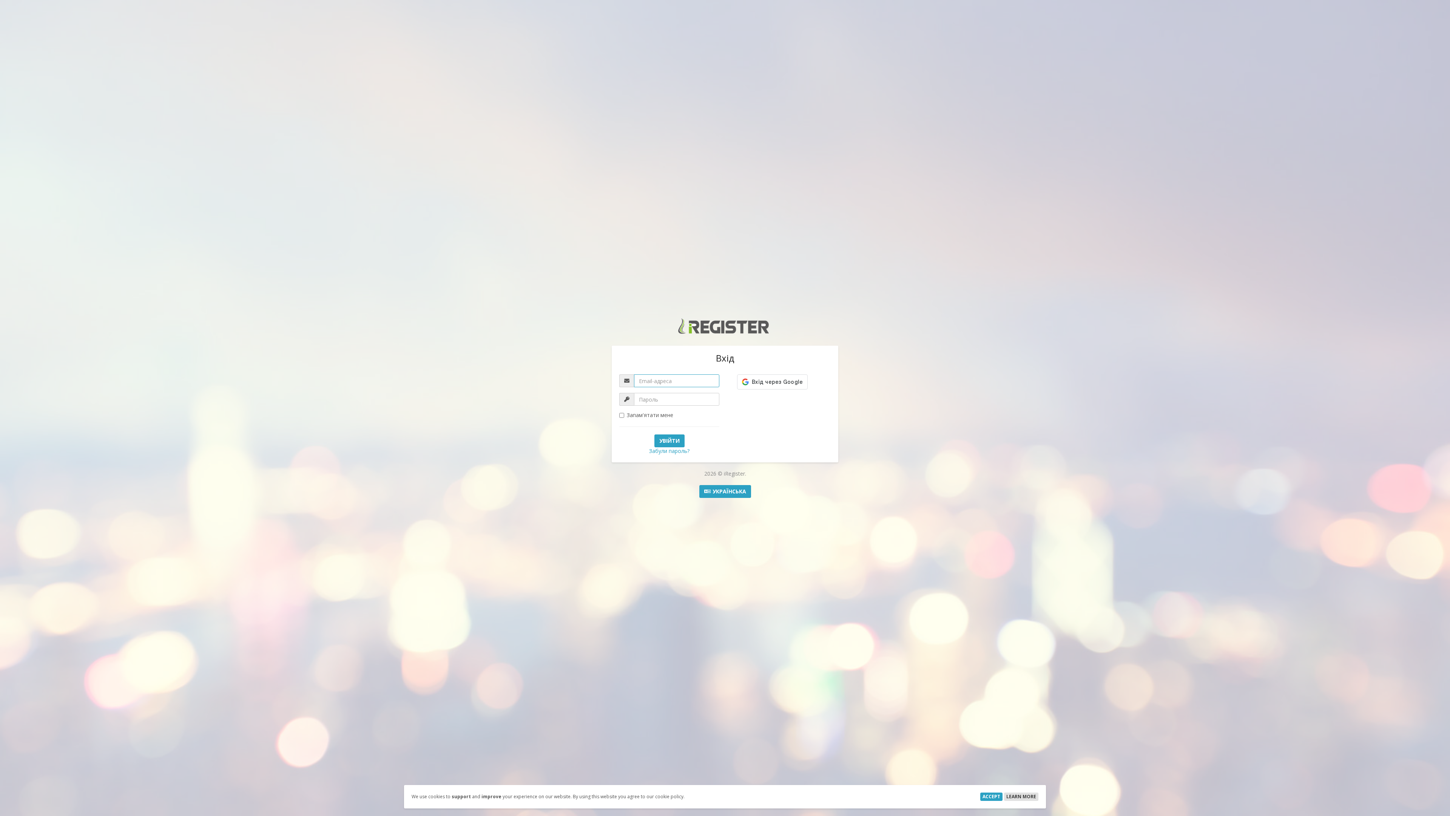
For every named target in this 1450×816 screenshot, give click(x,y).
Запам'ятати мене (650, 415)
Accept (991, 796)
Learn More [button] (1021, 796)
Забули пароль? (669, 450)
